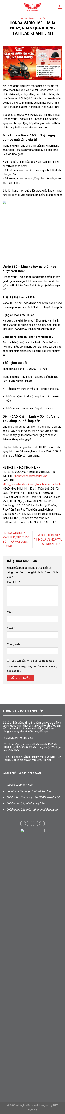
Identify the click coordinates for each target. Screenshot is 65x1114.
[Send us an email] (42, 823)
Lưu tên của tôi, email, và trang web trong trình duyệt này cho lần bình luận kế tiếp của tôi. (32, 666)
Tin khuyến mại (27, 18)
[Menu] (5, 6)
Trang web (13, 644)
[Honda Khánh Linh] (32, 6)
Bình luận (13, 582)
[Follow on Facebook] (23, 823)
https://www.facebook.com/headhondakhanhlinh (32, 484)
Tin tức (41, 18)
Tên (10, 612)
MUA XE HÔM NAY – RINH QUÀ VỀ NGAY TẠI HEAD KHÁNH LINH (48, 539)
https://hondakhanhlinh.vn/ (31, 476)
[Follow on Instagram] (29, 823)
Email (11, 628)
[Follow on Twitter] (35, 823)
